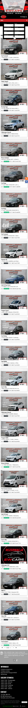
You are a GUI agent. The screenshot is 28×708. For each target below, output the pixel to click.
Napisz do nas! (11, 706)
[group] (14, 7)
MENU (2, 20)
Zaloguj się (24, 17)
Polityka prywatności (6, 669)
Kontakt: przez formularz (8, 698)
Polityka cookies (5, 671)
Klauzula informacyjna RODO (9, 672)
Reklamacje (4, 674)
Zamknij (24, 702)
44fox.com (23, 706)
